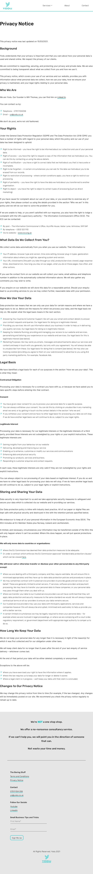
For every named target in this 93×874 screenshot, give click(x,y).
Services (47, 5)
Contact (85, 5)
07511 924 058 (16, 791)
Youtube (13, 806)
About (67, 5)
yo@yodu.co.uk (16, 114)
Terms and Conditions (19, 776)
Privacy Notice (16, 780)
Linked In (61, 97)
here (24, 557)
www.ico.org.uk (25, 233)
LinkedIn (14, 810)
